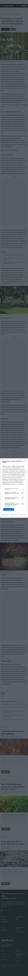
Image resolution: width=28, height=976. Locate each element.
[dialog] (14, 488)
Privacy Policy (22, 514)
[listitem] (14, 489)
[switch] (22, 492)
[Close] (24, 461)
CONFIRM (8, 509)
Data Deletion (5, 514)
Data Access (14, 514)
